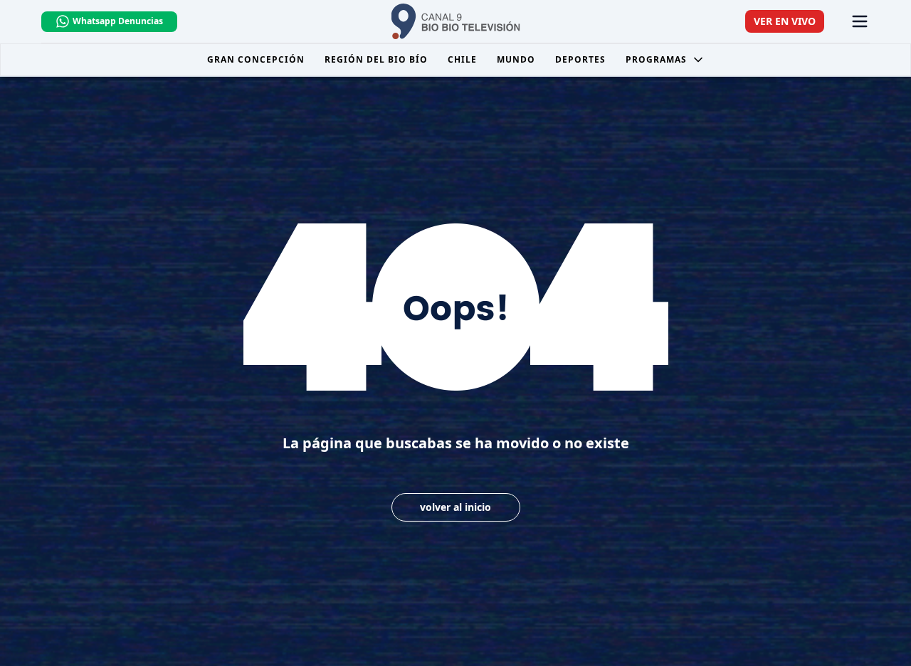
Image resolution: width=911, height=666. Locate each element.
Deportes (580, 59)
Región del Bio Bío (376, 59)
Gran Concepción (256, 59)
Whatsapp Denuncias (118, 21)
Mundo (516, 59)
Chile (462, 59)
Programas (656, 59)
